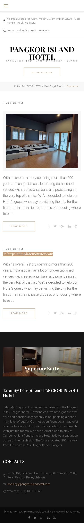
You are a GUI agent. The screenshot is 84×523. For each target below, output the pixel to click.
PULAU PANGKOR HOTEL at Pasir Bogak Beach (38, 86)
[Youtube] (54, 518)
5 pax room (13, 103)
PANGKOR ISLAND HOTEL (42, 53)
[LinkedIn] (48, 518)
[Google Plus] (42, 518)
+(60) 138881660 (40, 30)
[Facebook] (29, 518)
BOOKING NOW (42, 72)
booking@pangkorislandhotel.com (28, 484)
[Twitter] (35, 518)
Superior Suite (42, 368)
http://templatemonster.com (30, 254)
